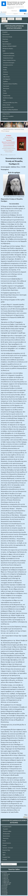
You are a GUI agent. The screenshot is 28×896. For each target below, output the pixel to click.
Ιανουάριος (6, 884)
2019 (3, 894)
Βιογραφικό (5, 32)
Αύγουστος (5, 874)
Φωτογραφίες (5, 41)
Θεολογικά (5, 74)
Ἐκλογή (4, 840)
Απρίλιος (5, 880)
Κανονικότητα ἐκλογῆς (7, 37)
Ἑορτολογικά (6, 86)
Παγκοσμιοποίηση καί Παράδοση (10, 83)
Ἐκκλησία (5, 67)
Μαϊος (4, 878)
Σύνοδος (5, 69)
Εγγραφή (23, 10)
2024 (3, 887)
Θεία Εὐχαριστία (6, 79)
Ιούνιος (5, 877)
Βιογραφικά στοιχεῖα (7, 826)
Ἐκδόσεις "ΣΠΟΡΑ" (6, 105)
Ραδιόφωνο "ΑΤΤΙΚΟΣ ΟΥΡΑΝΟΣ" (10, 46)
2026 (3, 872)
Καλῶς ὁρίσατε (10, 18)
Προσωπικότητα (6, 34)
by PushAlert (4, 12)
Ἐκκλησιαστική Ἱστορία (8, 58)
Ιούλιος (5, 875)
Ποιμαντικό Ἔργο (6, 850)
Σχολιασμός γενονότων (8, 65)
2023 (3, 888)
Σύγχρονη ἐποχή (6, 95)
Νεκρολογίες (5, 39)
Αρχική (4, 18)
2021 (3, 891)
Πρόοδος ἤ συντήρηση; (8, 98)
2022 (3, 890)
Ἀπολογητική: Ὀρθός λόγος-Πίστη (10, 102)
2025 (3, 885)
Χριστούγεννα (6, 88)
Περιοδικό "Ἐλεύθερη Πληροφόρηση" (10, 109)
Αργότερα (14, 10)
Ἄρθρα (4, 51)
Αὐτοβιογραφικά (6, 833)
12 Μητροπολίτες (6, 114)
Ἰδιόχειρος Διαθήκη (7, 831)
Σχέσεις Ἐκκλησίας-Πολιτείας (9, 60)
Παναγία (5, 93)
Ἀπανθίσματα (5, 118)
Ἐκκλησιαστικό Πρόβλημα (8, 53)
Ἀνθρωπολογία (6, 76)
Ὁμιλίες (4, 852)
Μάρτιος (5, 881)
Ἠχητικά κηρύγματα (7, 44)
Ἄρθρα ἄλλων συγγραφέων (8, 116)
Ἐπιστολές (5, 859)
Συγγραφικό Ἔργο (6, 857)
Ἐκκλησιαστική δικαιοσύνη (8, 55)
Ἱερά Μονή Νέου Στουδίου (8, 107)
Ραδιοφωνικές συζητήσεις (8, 48)
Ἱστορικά (4, 845)
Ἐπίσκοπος (5, 72)
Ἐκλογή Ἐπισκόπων (7, 843)
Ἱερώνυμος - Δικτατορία (8, 847)
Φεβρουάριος (6, 882)
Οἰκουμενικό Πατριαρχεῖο (8, 62)
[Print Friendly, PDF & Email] (25, 817)
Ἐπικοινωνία (19, 18)
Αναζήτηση (4, 21)
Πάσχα (4, 91)
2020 (3, 892)
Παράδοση (5, 81)
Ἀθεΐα (4, 100)
